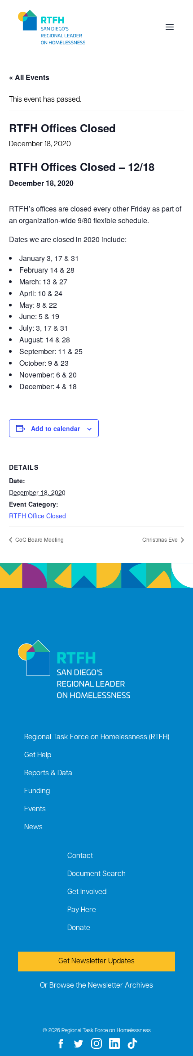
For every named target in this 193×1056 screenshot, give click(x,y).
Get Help (37, 755)
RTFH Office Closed (37, 515)
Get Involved (86, 892)
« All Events (29, 77)
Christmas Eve (160, 539)
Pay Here (81, 910)
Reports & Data (48, 773)
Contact (80, 856)
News (33, 827)
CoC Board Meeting (39, 539)
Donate (78, 928)
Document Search (96, 874)
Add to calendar (55, 428)
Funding (37, 791)
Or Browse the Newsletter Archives (96, 985)
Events (35, 809)
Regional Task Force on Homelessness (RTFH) (96, 737)
